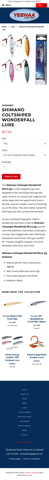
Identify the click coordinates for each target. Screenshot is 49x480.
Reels (24, 403)
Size (4, 138)
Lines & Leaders (24, 412)
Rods (24, 399)
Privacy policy (15, 459)
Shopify (29, 475)
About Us (25, 394)
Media (24, 430)
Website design (30, 473)
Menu (8, 5)
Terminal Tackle (24, 417)
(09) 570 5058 (12, 454)
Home (4, 27)
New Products (24, 426)
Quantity (6, 161)
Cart (44, 5)
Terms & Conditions (31, 459)
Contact (24, 435)
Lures (13, 27)
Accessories (24, 421)
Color (4, 150)
